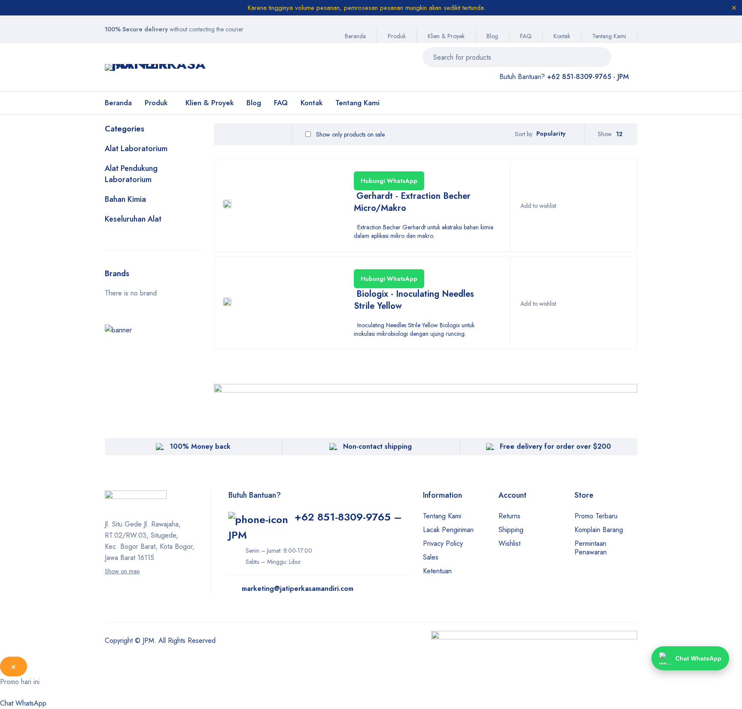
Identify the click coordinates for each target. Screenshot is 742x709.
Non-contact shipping (377, 446)
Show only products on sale (349, 134)
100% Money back (200, 446)
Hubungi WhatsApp (389, 180)
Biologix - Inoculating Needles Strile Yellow (414, 300)
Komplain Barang (599, 530)
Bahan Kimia (125, 199)
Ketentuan (437, 571)
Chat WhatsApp (23, 703)
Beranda (355, 36)
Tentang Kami (609, 36)
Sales (430, 557)
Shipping (511, 530)
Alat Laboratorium (136, 148)
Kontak (561, 36)
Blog (492, 36)
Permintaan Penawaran (591, 548)
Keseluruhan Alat (133, 219)
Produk (397, 36)
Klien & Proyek (446, 36)
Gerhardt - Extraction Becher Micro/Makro (412, 202)
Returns (509, 516)
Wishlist (509, 543)
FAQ (526, 36)
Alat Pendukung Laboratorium (131, 174)
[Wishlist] (537, 205)
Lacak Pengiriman (448, 530)
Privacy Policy (443, 543)
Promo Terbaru (596, 516)
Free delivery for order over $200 (555, 446)
